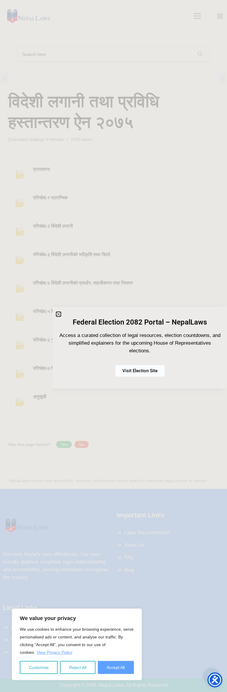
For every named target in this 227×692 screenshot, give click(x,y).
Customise (39, 667)
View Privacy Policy (54, 652)
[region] (77, 644)
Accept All (116, 667)
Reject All (77, 667)
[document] (113, 346)
